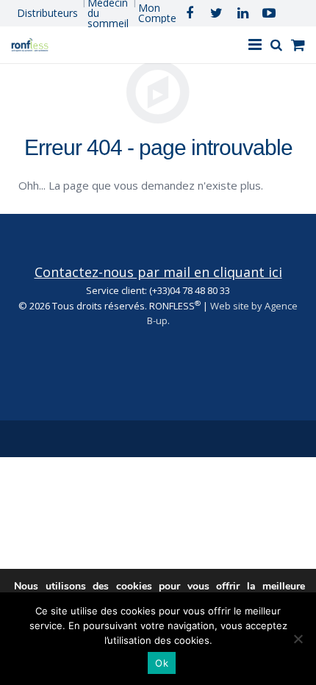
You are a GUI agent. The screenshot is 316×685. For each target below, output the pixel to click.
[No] (297, 638)
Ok (161, 663)
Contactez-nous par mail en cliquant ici (158, 272)
